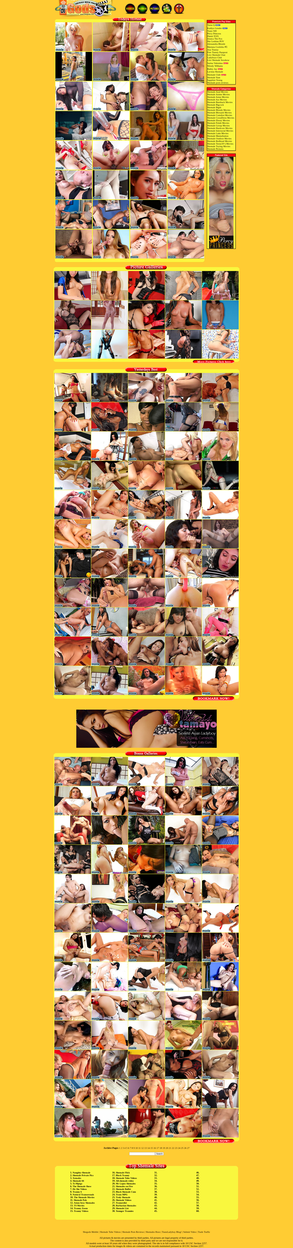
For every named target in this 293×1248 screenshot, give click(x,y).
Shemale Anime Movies (218, 94)
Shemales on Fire (124, 1186)
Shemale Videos (123, 1200)
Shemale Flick (123, 1172)
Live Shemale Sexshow (218, 60)
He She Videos (80, 1189)
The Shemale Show (82, 1186)
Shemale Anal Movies (217, 92)
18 (161, 1148)
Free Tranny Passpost (217, 52)
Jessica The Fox (214, 39)
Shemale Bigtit (214, 107)
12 (142, 1148)
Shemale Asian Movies (218, 97)
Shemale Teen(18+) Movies (220, 144)
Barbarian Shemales (126, 1205)
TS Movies (79, 1205)
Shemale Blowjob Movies (219, 112)
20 (167, 1148)
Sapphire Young (214, 80)
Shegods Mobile (90, 1232)
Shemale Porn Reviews (133, 1232)
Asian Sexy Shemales (84, 1203)
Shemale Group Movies (218, 125)
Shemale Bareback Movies (220, 102)
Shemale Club (214, 75)
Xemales (77, 1178)
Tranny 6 (77, 1192)
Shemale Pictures (215, 149)
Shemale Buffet (123, 1189)
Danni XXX (213, 36)
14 (148, 1148)
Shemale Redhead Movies (219, 141)
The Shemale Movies (84, 1197)
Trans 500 (212, 31)
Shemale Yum (213, 77)
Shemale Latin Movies (217, 133)
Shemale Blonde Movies (218, 110)
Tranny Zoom (81, 1208)
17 (158, 1148)
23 (176, 1148)
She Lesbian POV (215, 41)
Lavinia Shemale (215, 72)
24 (179, 1148)
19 (164, 1148)
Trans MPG (122, 1194)
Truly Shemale (123, 1197)
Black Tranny (122, 1175)
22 (173, 1148)
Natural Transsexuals (83, 1194)
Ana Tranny (213, 50)
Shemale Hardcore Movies (219, 128)
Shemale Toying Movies (218, 146)
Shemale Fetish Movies (218, 123)
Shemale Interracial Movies (220, 131)
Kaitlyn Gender (214, 28)
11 (139, 1148)
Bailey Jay (212, 69)
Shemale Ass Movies (217, 99)
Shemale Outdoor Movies (219, 138)
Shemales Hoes (153, 1232)
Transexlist (121, 1203)
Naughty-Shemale (81, 1172)
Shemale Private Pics (83, 1175)
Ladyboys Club (214, 57)
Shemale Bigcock (215, 105)
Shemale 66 (78, 1181)
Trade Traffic (204, 1232)
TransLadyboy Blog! (172, 1232)
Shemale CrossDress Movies (220, 118)
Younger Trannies (125, 1211)
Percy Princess (214, 33)
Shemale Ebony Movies (218, 120)
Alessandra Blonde (216, 44)
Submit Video (189, 1232)
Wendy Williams (215, 66)
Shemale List (122, 1208)
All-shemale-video (125, 1181)
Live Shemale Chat (216, 55)
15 (151, 1148)
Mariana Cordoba (215, 47)
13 (145, 1148)
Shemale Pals (80, 1200)
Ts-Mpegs (77, 1183)
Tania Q (211, 25)
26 (185, 1148)
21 (170, 1148)
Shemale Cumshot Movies (219, 115)
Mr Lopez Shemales (126, 1183)
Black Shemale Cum (126, 1192)
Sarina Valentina (215, 63)
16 (155, 1148)
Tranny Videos (81, 1211)
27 (188, 1148)
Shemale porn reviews (217, 82)
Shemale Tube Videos (126, 1178)
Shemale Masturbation (217, 136)
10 (136, 1148)
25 (182, 1148)
